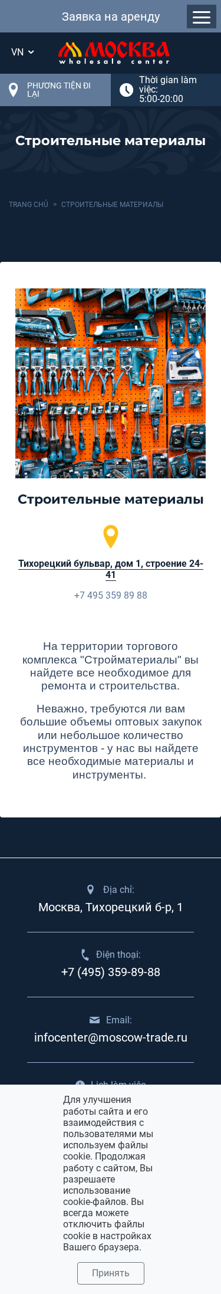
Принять (111, 1273)
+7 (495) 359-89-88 (110, 972)
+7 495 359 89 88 (110, 595)
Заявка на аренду (111, 16)
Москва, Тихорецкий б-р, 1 (110, 907)
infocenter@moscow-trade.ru (110, 1037)
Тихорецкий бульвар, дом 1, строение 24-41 (110, 569)
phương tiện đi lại (59, 89)
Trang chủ (28, 205)
